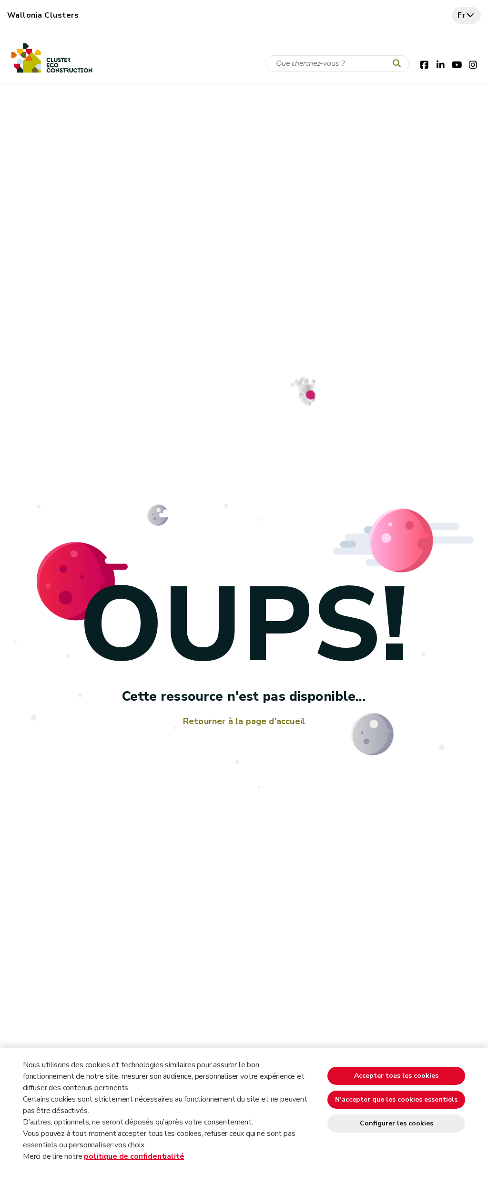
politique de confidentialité (134, 1156)
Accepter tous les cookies (396, 1075)
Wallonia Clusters (43, 15)
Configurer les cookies (396, 1123)
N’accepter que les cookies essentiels (396, 1099)
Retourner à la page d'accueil (244, 721)
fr (462, 15)
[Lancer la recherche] (399, 64)
